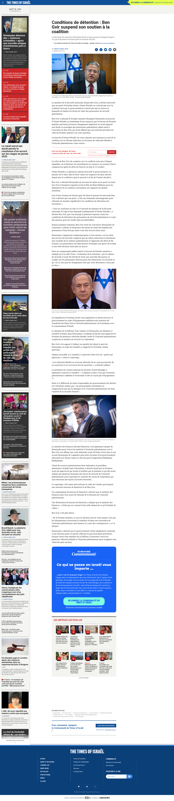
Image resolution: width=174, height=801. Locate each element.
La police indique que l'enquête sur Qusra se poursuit (14, 118)
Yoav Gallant (68, 714)
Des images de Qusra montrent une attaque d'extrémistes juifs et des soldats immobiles (14, 75)
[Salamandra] (105, 797)
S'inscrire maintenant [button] (106, 725)
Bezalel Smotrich (58, 714)
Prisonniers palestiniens (80, 713)
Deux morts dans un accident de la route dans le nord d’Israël (15, 315)
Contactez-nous (78, 771)
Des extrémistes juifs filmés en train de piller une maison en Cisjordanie (15, 277)
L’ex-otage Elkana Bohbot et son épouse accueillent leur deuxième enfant (105, 640)
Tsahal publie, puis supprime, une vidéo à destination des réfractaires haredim (14, 454)
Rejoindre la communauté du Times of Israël (84, 601)
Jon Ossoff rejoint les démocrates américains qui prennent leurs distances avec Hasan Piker (13, 614)
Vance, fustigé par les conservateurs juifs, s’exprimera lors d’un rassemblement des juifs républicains (13, 592)
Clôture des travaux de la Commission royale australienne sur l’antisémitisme (12, 552)
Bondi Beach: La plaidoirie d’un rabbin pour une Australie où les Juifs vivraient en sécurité (13, 531)
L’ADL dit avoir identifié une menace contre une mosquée (15, 712)
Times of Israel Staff (61, 49)
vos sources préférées (107, 43)
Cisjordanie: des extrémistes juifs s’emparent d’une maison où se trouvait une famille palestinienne (15, 260)
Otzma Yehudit (94, 713)
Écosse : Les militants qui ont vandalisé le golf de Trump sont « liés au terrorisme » (12, 560)
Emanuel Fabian (16, 236)
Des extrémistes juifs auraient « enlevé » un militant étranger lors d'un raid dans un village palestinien (15, 88)
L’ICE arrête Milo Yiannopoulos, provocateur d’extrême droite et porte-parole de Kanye (12, 622)
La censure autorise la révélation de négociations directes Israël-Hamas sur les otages (75, 641)
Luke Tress (6, 716)
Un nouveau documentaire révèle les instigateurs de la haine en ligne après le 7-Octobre (91, 640)
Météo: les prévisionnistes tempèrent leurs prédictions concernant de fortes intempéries (14, 485)
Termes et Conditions (80, 759)
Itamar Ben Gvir (67, 713)
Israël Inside (56, 713)
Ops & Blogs (44, 771)
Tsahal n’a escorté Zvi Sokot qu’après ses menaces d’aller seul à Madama (15, 285)
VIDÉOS (42, 778)
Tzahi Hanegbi (79, 716)
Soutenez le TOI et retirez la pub (163, 2)
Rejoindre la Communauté (142, 2)
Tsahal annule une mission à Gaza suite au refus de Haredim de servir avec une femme (62, 640)
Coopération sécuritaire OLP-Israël (63, 716)
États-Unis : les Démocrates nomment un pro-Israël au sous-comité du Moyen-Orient (12, 631)
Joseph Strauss (8, 599)
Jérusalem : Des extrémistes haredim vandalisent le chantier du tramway (14, 446)
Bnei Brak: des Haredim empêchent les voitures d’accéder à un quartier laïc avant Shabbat (15, 438)
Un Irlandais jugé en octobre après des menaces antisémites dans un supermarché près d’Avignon (15, 661)
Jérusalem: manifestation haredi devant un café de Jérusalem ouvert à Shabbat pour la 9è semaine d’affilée (15, 416)
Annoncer (76, 768)
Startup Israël (45, 775)
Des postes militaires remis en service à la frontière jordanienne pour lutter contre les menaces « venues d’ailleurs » (15, 226)
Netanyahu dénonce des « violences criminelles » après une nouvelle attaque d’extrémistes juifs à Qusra (14, 42)
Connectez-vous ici (110, 730)
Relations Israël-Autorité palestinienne (86, 714)
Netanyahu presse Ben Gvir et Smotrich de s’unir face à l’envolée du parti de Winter (14, 383)
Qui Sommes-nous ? (79, 765)
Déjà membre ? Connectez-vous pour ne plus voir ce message (84, 607)
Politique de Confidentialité (81, 762)
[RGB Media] (88, 798)
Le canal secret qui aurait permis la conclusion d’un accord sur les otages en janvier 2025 (15, 151)
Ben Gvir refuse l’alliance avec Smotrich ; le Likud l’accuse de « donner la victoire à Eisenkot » (13, 375)
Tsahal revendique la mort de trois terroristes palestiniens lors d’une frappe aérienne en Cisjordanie (76, 668)
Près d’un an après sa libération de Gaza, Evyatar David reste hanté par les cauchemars (13, 194)
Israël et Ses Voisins (47, 762)
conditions (108, 155)
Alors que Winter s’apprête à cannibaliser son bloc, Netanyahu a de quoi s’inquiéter (14, 367)
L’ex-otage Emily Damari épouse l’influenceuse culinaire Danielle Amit (61, 666)
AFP (4, 667)
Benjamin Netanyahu (106, 713)
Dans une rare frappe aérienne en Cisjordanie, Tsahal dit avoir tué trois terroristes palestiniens (15, 269)
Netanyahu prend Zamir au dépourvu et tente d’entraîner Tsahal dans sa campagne (91, 667)
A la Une (43, 781)
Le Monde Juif (44, 765)
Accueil (42, 759)
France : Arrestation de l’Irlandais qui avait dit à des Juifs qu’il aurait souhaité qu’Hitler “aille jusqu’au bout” (105, 668)
